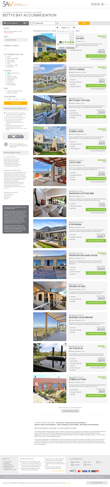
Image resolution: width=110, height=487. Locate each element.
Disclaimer (7, 463)
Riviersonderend (8, 182)
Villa (8, 63)
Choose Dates (70, 47)
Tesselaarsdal (16, 185)
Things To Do (7, 196)
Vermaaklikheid (8, 186)
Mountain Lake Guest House (83, 255)
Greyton (18, 176)
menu (102, 4)
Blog (100, 462)
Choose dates (8, 33)
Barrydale (18, 172)
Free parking (10, 79)
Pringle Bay (15, 181)
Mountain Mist (76, 38)
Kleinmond (13, 179)
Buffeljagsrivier (8, 174)
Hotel (8, 57)
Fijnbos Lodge (76, 131)
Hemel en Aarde (15, 178)
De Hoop (20, 174)
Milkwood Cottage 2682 (81, 193)
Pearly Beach (7, 181)
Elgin (10, 175)
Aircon (9, 74)
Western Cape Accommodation (45, 425)
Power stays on (15, 73)
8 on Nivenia (75, 224)
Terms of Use (8, 468)
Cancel (61, 47)
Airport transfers (12, 76)
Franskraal (22, 175)
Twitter (88, 462)
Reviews (6, 198)
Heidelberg (7, 178)
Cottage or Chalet (12, 65)
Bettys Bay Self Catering (11, 163)
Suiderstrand (13, 184)
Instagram (77, 465)
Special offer (13, 93)
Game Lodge (11, 60)
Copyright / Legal (9, 466)
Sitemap (68, 483)
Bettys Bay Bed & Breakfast (11, 161)
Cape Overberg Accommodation (68, 425)
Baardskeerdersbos (9, 172)
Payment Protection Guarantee (16, 144)
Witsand (6, 188)
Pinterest (89, 465)
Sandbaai (21, 182)
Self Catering (11, 62)
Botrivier (24, 172)
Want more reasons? (58, 471)
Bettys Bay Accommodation (89, 425)
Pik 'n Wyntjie (76, 348)
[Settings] (98, 4)
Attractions (7, 197)
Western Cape (28, 12)
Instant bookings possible (14, 91)
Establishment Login (10, 469)
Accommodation (17, 12)
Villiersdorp (22, 186)
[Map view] (27, 23)
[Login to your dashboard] (95, 4)
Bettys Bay (72, 67)
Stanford (6, 184)
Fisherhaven (15, 175)
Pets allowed (11, 83)
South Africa (7, 12)
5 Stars (24, 99)
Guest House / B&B (12, 58)
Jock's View (75, 162)
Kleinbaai (6, 179)
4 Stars (17, 99)
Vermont (15, 186)
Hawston (23, 176)
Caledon (15, 174)
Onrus (22, 179)
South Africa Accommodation (76, 423)
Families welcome (12, 78)
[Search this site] (92, 4)
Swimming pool (11, 84)
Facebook (77, 462)
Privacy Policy (8, 465)
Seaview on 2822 (77, 286)
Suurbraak (20, 184)
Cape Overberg (37, 12)
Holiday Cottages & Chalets (13, 164)
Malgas (18, 179)
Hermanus (23, 178)
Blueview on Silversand (81, 317)
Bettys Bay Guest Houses (11, 160)
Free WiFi (9, 81)
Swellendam (7, 185)
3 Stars (9, 99)
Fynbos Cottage (77, 379)
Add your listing (97, 482)
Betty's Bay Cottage (79, 100)
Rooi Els (16, 182)
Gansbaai (6, 176)
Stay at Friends (77, 69)
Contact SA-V (8, 462)
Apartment (10, 67)
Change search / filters (70, 411)
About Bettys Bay (9, 194)
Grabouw (12, 176)
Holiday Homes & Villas (12, 166)
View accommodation (96, 56)
